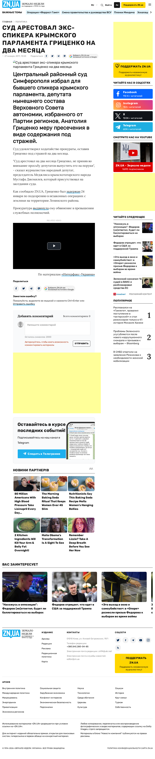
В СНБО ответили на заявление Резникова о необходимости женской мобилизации (128, 356)
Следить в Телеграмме (44, 453)
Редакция (47, 643)
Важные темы (12, 12)
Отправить (81, 343)
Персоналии (46, 707)
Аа (117, 5)
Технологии (84, 693)
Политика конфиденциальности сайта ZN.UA (130, 748)
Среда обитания (86, 697)
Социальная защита (50, 688)
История (119, 693)
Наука (81, 688)
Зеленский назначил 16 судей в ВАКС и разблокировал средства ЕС (127, 283)
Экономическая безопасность (55, 702)
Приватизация (9, 707)
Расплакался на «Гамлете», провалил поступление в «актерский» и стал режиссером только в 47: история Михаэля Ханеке (128, 315)
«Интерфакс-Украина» (78, 274)
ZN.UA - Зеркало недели (133, 165)
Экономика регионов (13, 712)
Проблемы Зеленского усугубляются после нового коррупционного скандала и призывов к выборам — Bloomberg (127, 337)
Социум (119, 688)
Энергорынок (9, 702)
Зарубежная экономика (52, 693)
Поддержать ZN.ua (133, 5)
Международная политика (16, 693)
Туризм (119, 702)
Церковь (82, 702)
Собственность (123, 707)
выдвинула (41, 208)
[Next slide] (150, 12)
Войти (108, 5)
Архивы (45, 639)
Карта (45, 661)
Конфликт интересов (51, 697)
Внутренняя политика (13, 688)
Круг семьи (121, 697)
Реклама (46, 648)
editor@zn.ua (73, 659)
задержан (73, 191)
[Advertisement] (57, 383)
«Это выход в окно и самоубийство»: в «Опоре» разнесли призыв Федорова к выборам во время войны (125, 265)
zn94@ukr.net (105, 651)
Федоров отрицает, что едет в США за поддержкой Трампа (127, 245)
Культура (82, 707)
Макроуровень (9, 697)
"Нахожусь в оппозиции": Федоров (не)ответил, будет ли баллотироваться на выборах (126, 229)
